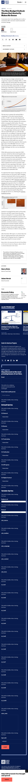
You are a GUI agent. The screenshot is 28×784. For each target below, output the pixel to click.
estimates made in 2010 (20, 179)
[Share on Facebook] (6, 39)
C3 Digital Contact (6, 477)
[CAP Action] (5, 762)
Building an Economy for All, (8, 35)
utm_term (4, 572)
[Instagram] (11, 360)
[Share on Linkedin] (9, 39)
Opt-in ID (3, 738)
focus (2, 239)
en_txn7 (3, 662)
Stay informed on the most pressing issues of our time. (11, 372)
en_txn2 (3, 597)
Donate (19, 2)
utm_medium (4, 533)
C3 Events (4, 426)
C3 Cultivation (5, 452)
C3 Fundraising (5, 439)
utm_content (4, 559)
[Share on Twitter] (2, 39)
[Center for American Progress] (3, 2)
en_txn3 (3, 610)
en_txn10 (3, 700)
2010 (20, 125)
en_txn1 (3, 584)
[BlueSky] (17, 360)
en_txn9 (3, 687)
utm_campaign (5, 546)
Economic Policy (7, 292)
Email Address (8, 391)
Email (2, 377)
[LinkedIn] (14, 360)
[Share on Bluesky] (13, 39)
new (8, 130)
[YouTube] (8, 360)
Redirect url (4, 499)
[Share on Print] (19, 39)
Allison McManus (16, 333)
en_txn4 (3, 623)
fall (2, 137)
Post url (3, 510)
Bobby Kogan (10, 333)
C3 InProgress (5, 464)
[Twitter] (2, 360)
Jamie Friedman (4, 333)
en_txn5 (3, 636)
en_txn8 (3, 675)
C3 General (4, 413)
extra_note (4, 713)
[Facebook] (5, 360)
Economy (17, 35)
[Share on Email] (16, 39)
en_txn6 (3, 649)
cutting (4, 220)
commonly (4, 125)
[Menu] (25, 2)
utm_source (4, 520)
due (2, 143)
